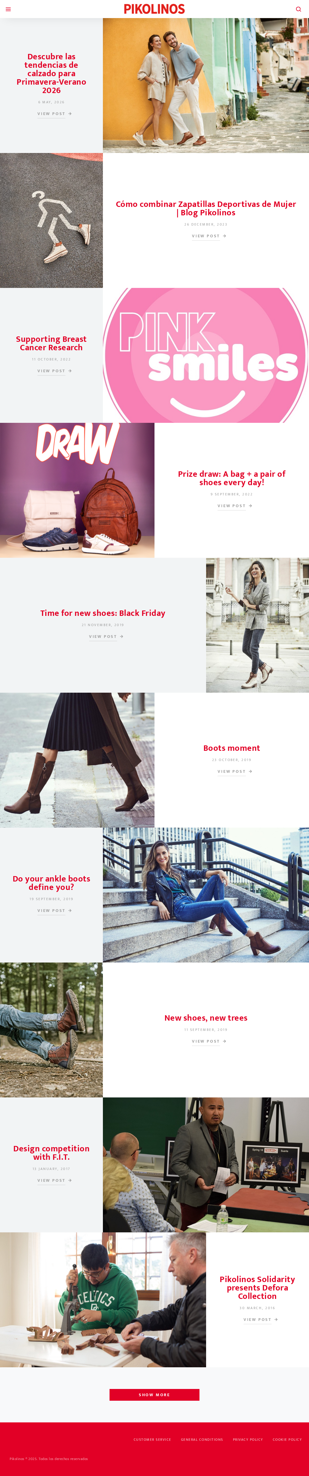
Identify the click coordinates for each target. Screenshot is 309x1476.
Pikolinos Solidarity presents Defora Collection (257, 1287)
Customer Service (152, 1439)
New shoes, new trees (206, 1018)
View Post (51, 114)
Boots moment (231, 748)
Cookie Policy (287, 1439)
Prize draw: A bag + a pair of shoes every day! (232, 478)
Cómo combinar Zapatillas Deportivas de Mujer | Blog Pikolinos (206, 208)
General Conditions (202, 1439)
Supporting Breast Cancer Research (51, 343)
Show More (154, 1394)
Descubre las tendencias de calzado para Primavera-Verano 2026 (51, 74)
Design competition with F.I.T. (51, 1153)
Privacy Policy (248, 1439)
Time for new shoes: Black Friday (103, 613)
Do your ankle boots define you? (52, 883)
